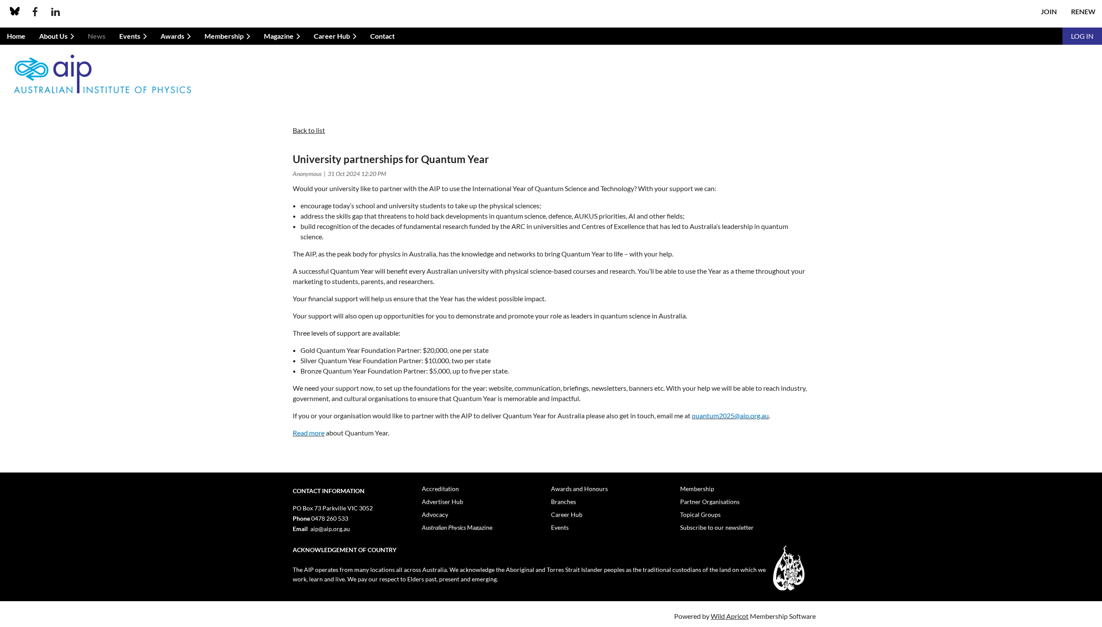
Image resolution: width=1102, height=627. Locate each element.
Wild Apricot (730, 616)
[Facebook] (35, 12)
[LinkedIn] (55, 12)
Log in (1082, 36)
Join (1049, 11)
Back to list (309, 130)
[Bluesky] (15, 12)
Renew (1083, 11)
